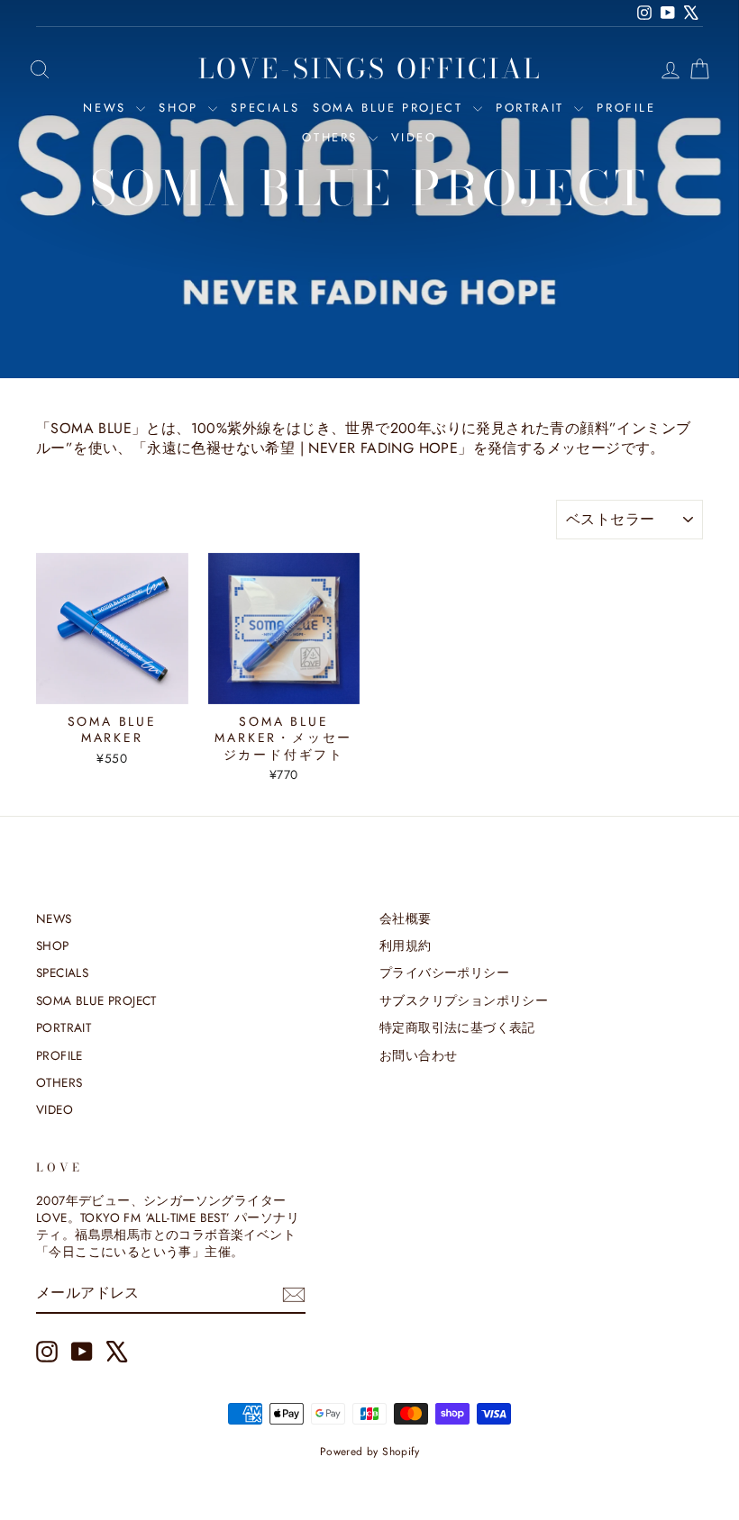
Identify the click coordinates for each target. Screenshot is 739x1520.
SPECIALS (265, 107)
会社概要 (405, 918)
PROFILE (626, 107)
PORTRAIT (533, 107)
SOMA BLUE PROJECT (391, 107)
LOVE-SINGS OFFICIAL (370, 68)
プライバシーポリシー (444, 973)
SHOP (181, 107)
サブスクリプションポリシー (463, 1000)
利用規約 (405, 945)
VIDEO (414, 137)
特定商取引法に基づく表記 (457, 1027)
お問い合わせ (418, 1055)
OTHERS (332, 137)
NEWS (107, 107)
